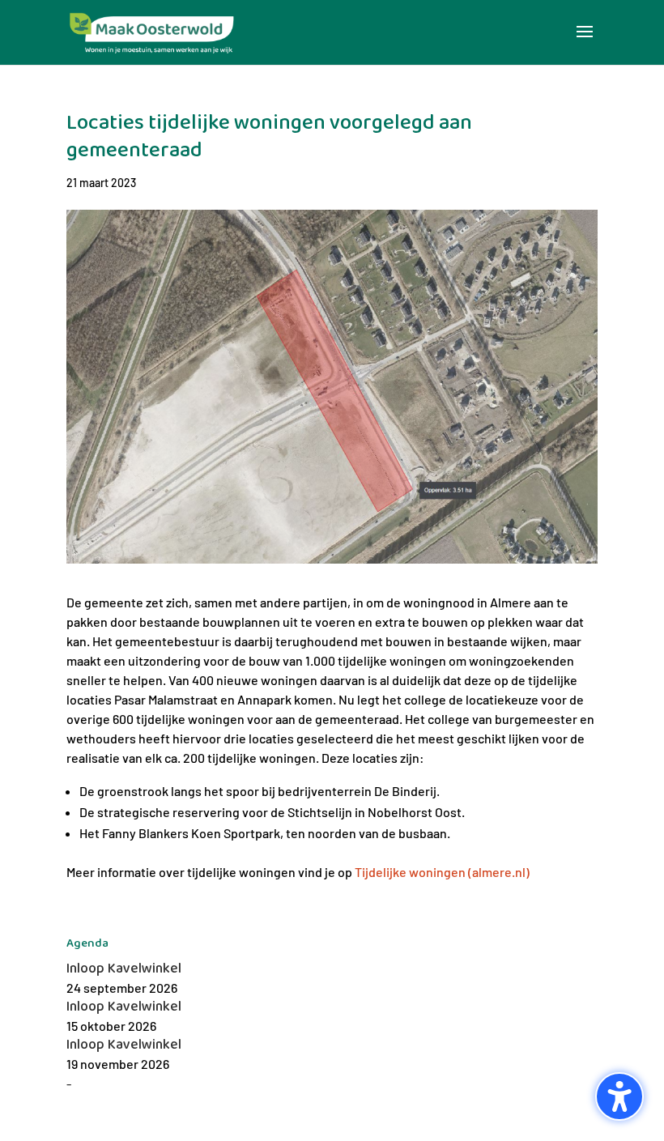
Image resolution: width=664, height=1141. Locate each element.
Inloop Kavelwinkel (123, 968)
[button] (585, 42)
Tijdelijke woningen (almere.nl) (442, 871)
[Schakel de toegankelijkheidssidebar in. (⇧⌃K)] (619, 1096)
